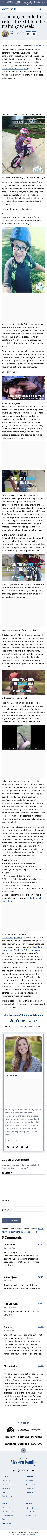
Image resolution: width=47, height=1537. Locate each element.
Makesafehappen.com (12, 937)
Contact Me (30, 1511)
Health (4, 1492)
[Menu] (44, 8)
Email (5, 1210)
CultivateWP (32, 1534)
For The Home (7, 1488)
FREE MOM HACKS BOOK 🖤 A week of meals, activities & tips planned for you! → (23, 3)
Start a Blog (31, 1515)
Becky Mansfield (18, 32)
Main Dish (30, 1488)
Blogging (5, 1519)
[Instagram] (12, 1147)
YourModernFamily (32, 1026)
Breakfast (30, 1481)
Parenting (19, 1026)
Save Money (7, 1496)
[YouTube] (22, 1147)
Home (5, 1476)
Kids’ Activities (8, 1484)
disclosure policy (39, 45)
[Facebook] (17, 1147)
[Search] (39, 8)
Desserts (29, 1492)
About (29, 1503)
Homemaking (7, 1515)
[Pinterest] (7, 1147)
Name (5, 1200)
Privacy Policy (15, 1534)
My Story (29, 1508)
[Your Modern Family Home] (9, 9)
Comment (7, 1173)
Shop (4, 1503)
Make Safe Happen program (15, 68)
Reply (41, 1244)
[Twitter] (27, 1147)
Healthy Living (8, 1523)
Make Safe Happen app (29, 950)
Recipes (29, 1476)
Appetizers (30, 1484)
